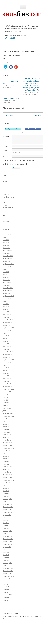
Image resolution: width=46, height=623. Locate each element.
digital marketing (8, 197)
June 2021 (6, 397)
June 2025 (6, 272)
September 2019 (8, 448)
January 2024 (7, 317)
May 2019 (6, 459)
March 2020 (6, 432)
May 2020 (6, 427)
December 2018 (8, 472)
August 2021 (7, 392)
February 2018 (7, 499)
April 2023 (6, 341)
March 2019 (6, 464)
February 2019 (7, 467)
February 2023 (7, 347)
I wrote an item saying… (11, 98)
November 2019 (8, 443)
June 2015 (6, 584)
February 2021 (7, 408)
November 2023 (8, 323)
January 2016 (7, 565)
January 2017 (7, 533)
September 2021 (8, 389)
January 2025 (7, 285)
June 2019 (6, 456)
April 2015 (6, 590)
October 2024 (7, 293)
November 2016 (8, 539)
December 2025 (8, 256)
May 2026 (6, 242)
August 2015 (7, 579)
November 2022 (8, 355)
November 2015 (8, 571)
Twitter (5, 205)
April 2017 (6, 525)
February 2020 (7, 435)
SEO (4, 202)
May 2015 (6, 587)
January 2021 (7, 411)
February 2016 (7, 563)
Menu (23, 7)
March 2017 (6, 528)
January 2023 (7, 349)
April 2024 (6, 309)
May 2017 (6, 523)
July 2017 (5, 517)
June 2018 (6, 488)
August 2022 (7, 363)
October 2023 (7, 325)
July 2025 (5, 269)
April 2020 (6, 429)
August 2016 (7, 547)
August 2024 (7, 298)
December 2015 (8, 568)
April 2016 (6, 557)
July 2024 (5, 301)
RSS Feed (6, 221)
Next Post (38, 115)
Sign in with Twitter (13, 129)
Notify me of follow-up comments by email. (19, 160)
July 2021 (5, 395)
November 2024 (8, 290)
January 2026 (7, 253)
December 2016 (8, 536)
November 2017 (8, 507)
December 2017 (8, 504)
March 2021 (6, 405)
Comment (6, 136)
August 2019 (7, 451)
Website (6, 157)
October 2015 (7, 573)
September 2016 (8, 544)
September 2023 (8, 328)
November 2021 (8, 387)
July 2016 (5, 549)
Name (5, 147)
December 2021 (8, 384)
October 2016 (7, 541)
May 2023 (6, 339)
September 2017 (8, 512)
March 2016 (6, 560)
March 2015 (6, 592)
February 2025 (7, 282)
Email (5, 150)
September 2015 (8, 576)
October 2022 (7, 357)
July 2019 (5, 453)
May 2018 (6, 491)
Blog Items (6, 194)
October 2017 (7, 509)
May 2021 (6, 400)
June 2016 (6, 552)
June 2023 (6, 336)
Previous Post (9, 115)
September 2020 (8, 416)
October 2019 (7, 445)
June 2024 (6, 304)
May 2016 (6, 555)
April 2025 (6, 277)
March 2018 (6, 496)
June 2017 (6, 520)
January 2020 (7, 437)
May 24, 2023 (10, 38)
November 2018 (8, 475)
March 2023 (6, 344)
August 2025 (7, 266)
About (5, 181)
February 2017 (7, 531)
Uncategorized (19, 108)
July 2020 (5, 421)
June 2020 (6, 424)
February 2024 (7, 315)
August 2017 (7, 515)
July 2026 (5, 237)
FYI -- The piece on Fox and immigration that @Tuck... (11, 81)
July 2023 (5, 333)
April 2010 (6, 598)
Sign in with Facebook (33, 129)
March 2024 (6, 312)
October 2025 (7, 261)
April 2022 (6, 373)
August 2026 (7, 234)
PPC (4, 200)
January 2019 (7, 469)
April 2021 (6, 403)
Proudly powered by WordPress (13, 616)
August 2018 (7, 483)
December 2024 (8, 288)
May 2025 (6, 274)
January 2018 (7, 501)
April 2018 (6, 493)
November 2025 (8, 258)
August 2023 (7, 331)
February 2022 (7, 379)
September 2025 (8, 264)
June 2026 (6, 240)
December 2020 (8, 413)
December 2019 (8, 440)
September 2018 (8, 480)
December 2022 (8, 352)
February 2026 (7, 250)
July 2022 (5, 365)
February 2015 (7, 595)
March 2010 (6, 600)
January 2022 (7, 381)
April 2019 (6, 461)
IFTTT (7, 58)
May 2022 (6, 371)
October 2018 (7, 477)
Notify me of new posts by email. (16, 164)
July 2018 (5, 485)
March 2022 (6, 376)
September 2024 (8, 296)
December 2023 (8, 320)
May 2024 (6, 306)
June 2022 (6, 368)
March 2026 (6, 248)
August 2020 (7, 419)
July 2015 (5, 582)
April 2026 (6, 245)
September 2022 (8, 360)
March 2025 (6, 280)
